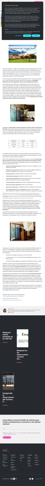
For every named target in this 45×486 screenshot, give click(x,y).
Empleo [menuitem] (29, 463)
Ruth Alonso (11, 308)
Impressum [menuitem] (37, 464)
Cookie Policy (16, 29)
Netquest (22, 76)
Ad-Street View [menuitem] (14, 469)
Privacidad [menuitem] (37, 460)
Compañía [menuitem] (30, 455)
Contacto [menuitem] (29, 465)
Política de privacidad (17, 432)
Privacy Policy (11, 29)
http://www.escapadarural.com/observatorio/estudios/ (12, 300)
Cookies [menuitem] (36, 462)
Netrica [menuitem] (12, 462)
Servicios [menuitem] (5, 455)
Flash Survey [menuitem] (13, 457)
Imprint (21, 29)
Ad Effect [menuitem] (12, 464)
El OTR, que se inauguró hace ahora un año (23, 73)
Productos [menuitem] (13, 455)
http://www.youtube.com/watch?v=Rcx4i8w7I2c (13, 296)
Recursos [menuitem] (22, 455)
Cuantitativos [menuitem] (5, 457)
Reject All (36, 35)
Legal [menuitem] (36, 455)
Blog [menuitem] (21, 460)
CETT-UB (16, 76)
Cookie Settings (18, 35)
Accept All (27, 35)
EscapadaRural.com (10, 76)
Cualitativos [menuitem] (5, 459)
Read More (5, 342)
